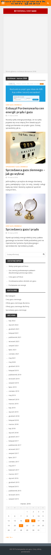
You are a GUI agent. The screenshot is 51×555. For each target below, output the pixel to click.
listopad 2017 (14, 441)
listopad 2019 (14, 370)
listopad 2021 (14, 333)
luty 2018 (12, 428)
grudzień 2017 (14, 437)
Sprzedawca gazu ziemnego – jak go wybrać (25, 171)
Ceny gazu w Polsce (16, 277)
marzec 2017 (13, 474)
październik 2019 (15, 375)
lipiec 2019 (12, 387)
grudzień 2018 (14, 416)
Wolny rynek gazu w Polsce (18, 266)
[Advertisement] (25, 43)
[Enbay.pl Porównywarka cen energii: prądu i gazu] (25, 92)
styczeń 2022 (13, 325)
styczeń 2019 (13, 412)
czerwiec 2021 (14, 354)
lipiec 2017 (12, 457)
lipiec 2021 (12, 350)
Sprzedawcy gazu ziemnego (17, 167)
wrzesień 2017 (14, 449)
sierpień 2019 (14, 383)
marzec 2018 (13, 424)
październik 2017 (15, 445)
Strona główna (11, 71)
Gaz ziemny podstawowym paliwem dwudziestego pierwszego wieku (22, 271)
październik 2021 (15, 337)
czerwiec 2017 (14, 462)
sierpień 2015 (14, 499)
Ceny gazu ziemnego (14, 105)
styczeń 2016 (13, 478)
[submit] (43, 254)
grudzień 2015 (14, 482)
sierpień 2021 (14, 346)
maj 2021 (12, 358)
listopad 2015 (14, 486)
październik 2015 (15, 491)
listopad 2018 (14, 420)
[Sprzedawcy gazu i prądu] (25, 208)
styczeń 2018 (13, 433)
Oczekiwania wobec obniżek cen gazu (22, 281)
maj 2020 (12, 362)
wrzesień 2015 (14, 495)
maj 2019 (12, 395)
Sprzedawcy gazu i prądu (22, 229)
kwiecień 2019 (14, 399)
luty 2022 (12, 321)
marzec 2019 (13, 404)
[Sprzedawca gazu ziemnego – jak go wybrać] (25, 147)
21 (21, 525)
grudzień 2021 (14, 329)
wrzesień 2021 (14, 341)
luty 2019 (12, 408)
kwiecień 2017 (14, 470)
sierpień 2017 (14, 453)
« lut (7, 537)
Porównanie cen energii (17, 285)
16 (33, 521)
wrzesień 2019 (14, 379)
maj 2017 (12, 466)
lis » (11, 537)
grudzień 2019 (14, 366)
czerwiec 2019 (14, 391)
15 (27, 521)
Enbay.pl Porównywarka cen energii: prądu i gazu (25, 110)
